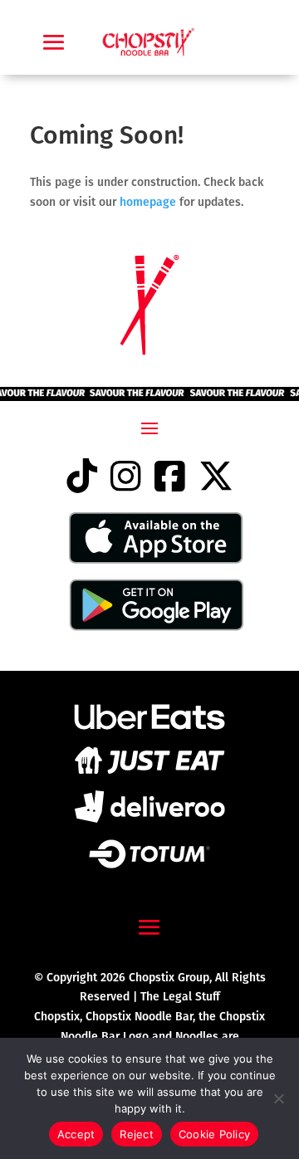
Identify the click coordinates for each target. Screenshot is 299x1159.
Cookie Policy (214, 1134)
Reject (137, 1134)
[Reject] (278, 1098)
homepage (149, 202)
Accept (76, 1134)
